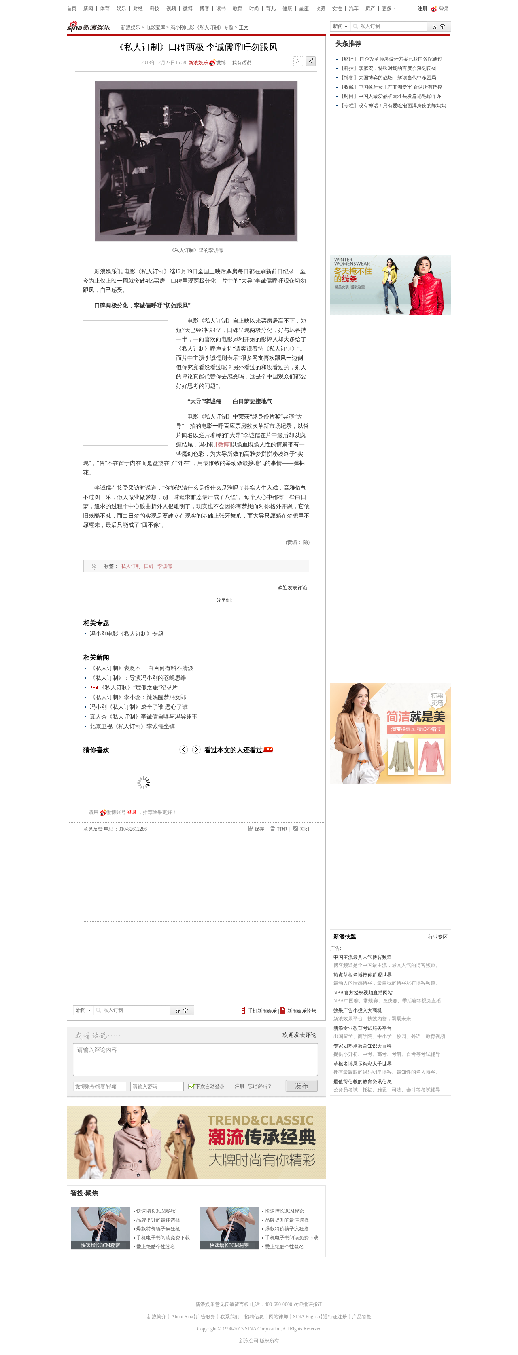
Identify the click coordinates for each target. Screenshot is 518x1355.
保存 (259, 829)
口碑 (149, 566)
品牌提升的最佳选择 (158, 1220)
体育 (105, 8)
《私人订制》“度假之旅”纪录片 (138, 688)
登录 (132, 812)
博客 (204, 8)
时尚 (254, 8)
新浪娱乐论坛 (301, 1011)
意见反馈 (93, 829)
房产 (370, 8)
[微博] (223, 445)
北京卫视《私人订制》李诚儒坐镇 (132, 726)
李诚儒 (164, 566)
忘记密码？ (260, 1086)
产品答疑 (362, 1316)
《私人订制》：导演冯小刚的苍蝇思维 (138, 678)
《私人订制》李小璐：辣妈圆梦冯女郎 (138, 697)
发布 (301, 1086)
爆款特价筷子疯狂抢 (158, 1229)
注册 (422, 8)
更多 (387, 8)
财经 (138, 8)
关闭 (304, 829)
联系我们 (230, 1316)
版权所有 (269, 1341)
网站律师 (278, 1316)
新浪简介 (156, 1316)
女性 (337, 8)
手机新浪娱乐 (262, 1011)
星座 (304, 8)
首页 (71, 8)
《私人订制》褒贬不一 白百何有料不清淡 (141, 668)
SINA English (306, 1316)
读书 (221, 8)
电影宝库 (155, 27)
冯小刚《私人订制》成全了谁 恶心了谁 (139, 707)
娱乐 (121, 8)
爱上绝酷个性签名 (155, 1246)
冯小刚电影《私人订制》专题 (202, 27)
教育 (237, 8)
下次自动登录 (210, 1086)
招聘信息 (254, 1316)
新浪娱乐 (130, 27)
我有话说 (241, 63)
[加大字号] (311, 61)
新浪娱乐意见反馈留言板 (222, 1304)
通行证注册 (335, 1316)
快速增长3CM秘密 (156, 1211)
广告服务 (205, 1316)
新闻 (88, 8)
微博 (188, 8)
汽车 (354, 8)
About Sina (182, 1316)
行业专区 (438, 937)
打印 (282, 829)
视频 (171, 8)
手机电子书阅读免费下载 (163, 1238)
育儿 (271, 8)
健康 (287, 8)
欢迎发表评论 (292, 587)
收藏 (320, 8)
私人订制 (130, 566)
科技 (154, 8)
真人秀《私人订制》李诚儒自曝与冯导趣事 (143, 717)
